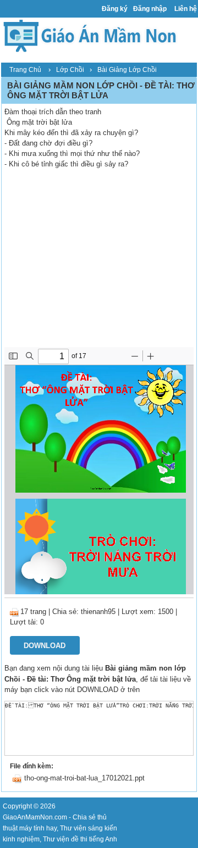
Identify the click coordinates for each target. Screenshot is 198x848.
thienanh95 (98, 611)
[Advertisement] (99, 265)
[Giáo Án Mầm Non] (89, 35)
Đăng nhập (150, 9)
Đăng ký (115, 9)
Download (44, 645)
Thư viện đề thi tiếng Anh (80, 839)
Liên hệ (185, 9)
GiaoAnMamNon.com (35, 817)
